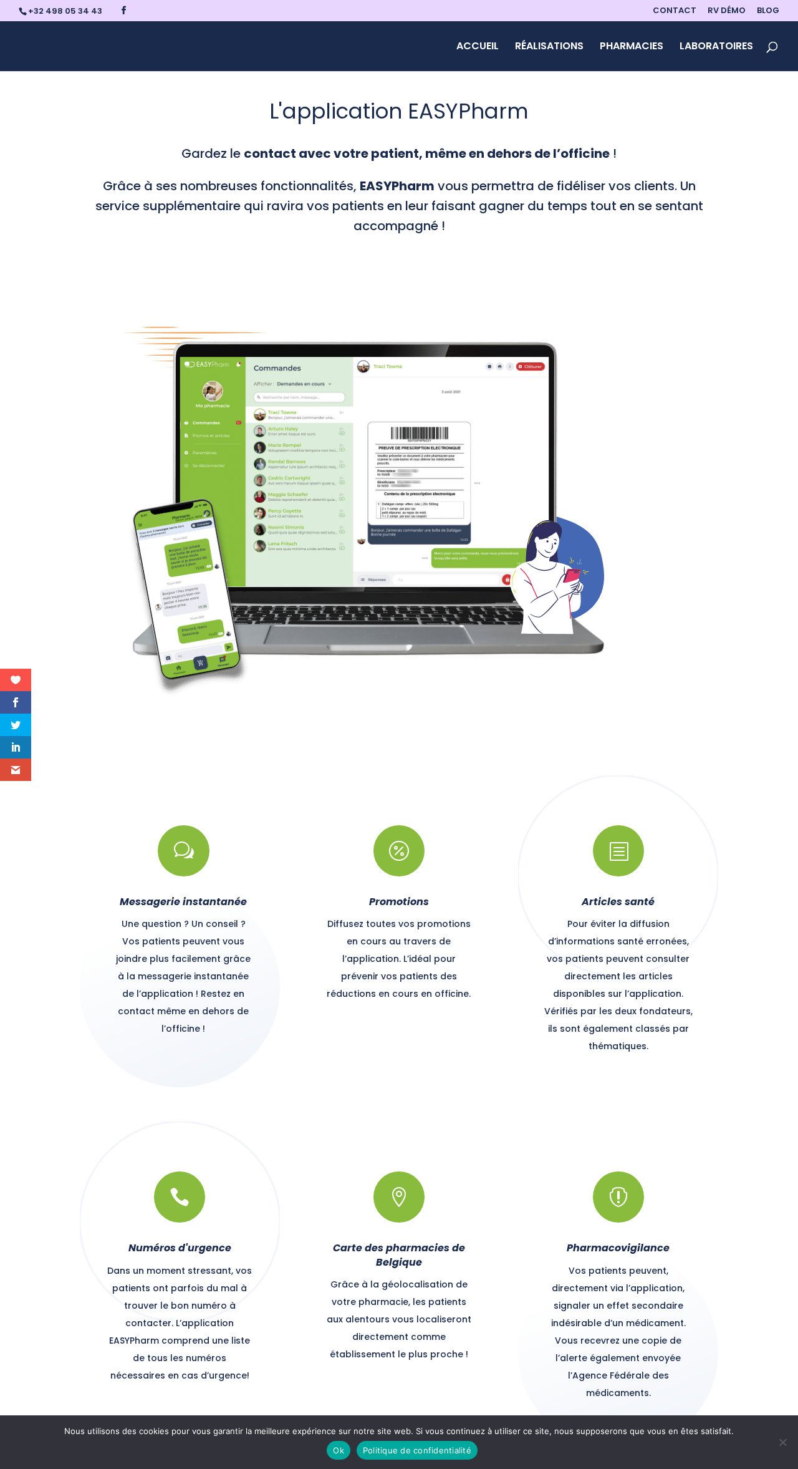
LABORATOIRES (716, 47)
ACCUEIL (477, 47)
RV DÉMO (727, 11)
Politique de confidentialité (417, 1450)
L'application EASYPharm (399, 111)
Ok (338, 1450)
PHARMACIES (631, 47)
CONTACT (674, 11)
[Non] (782, 1442)
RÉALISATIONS (549, 47)
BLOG (768, 11)
